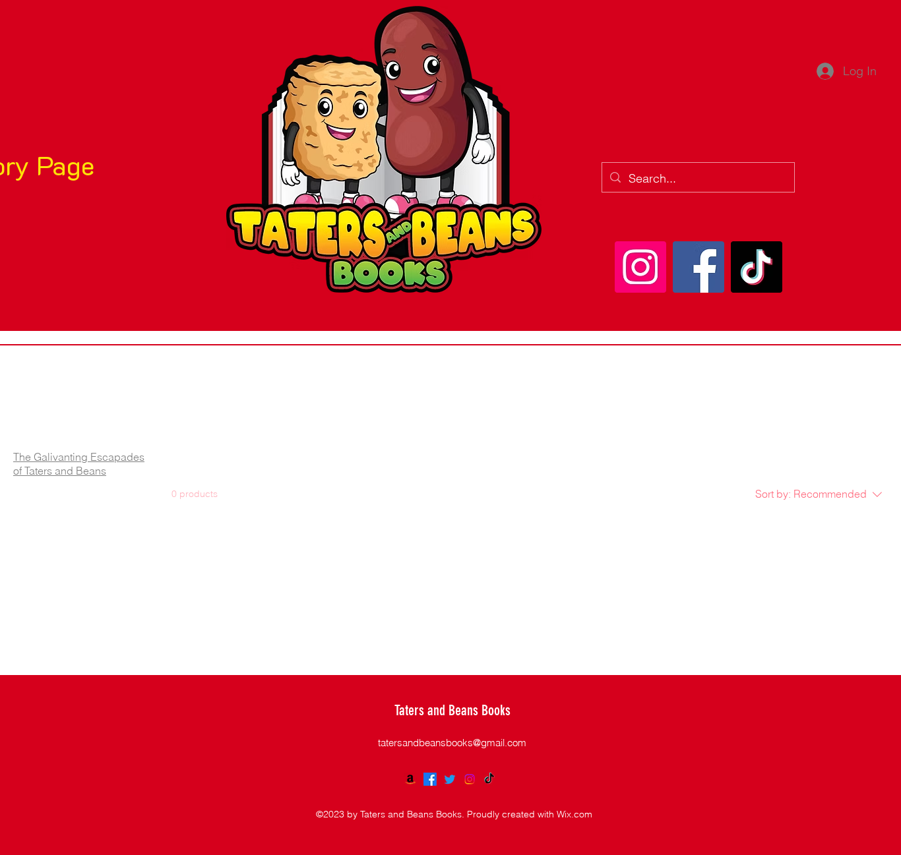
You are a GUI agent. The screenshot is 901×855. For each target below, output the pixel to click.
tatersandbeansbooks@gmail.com (452, 742)
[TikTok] (756, 267)
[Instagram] (640, 267)
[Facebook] (698, 267)
